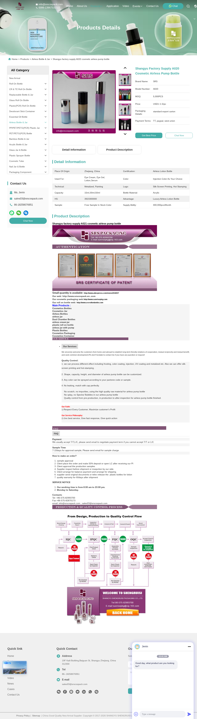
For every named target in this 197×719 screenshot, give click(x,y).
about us (82, 6)
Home (69, 6)
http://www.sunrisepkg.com (95, 299)
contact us (152, 6)
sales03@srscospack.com (28, 198)
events (136, 6)
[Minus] (189, 646)
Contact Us (13, 694)
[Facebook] (65, 692)
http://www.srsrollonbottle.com (90, 303)
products (95, 6)
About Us (12, 667)
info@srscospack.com (51, 4)
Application (13, 672)
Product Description (119, 149)
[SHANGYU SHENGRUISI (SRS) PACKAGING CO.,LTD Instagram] (71, 692)
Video (10, 678)
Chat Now (28, 221)
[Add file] (136, 714)
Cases (10, 689)
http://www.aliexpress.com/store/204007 (101, 293)
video (126, 6)
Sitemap (36, 715)
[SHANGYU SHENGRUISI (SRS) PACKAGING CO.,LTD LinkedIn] (84, 692)
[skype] (26, 213)
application (113, 6)
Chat (175, 6)
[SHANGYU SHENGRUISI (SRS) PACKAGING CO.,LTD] (19, 6)
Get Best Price (149, 135)
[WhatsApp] (11, 213)
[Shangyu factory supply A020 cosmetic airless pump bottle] (84, 101)
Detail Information (74, 149)
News (10, 683)
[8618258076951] (90, 692)
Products (24, 59)
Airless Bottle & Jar (41, 59)
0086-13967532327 (49, 7)
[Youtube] (77, 692)
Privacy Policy (23, 715)
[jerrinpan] (96, 692)
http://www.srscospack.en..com (78, 296)
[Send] (189, 714)
